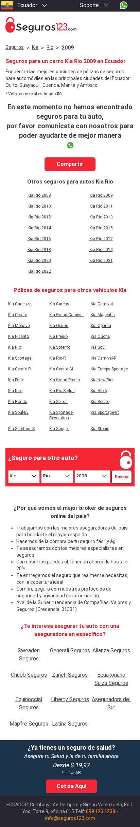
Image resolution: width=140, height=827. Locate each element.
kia (35, 47)
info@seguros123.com (70, 818)
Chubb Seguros (29, 675)
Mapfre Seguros (29, 723)
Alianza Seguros (111, 650)
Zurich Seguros (70, 675)
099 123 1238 (100, 811)
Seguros (14, 47)
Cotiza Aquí (71, 786)
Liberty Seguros (70, 699)
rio (50, 47)
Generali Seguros (70, 650)
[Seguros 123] (70, 25)
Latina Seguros (70, 723)
